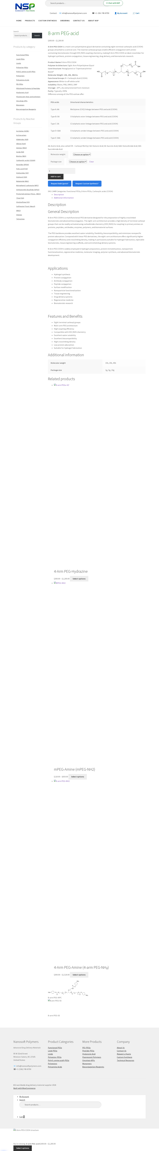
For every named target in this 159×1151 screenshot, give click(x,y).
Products (30, 20)
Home (18, 20)
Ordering (65, 20)
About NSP (93, 20)
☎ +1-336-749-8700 (100, 13)
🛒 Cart (136, 13)
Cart (21, 1117)
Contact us (79, 20)
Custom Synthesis (47, 20)
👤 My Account (120, 13)
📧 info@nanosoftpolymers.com (73, 13)
